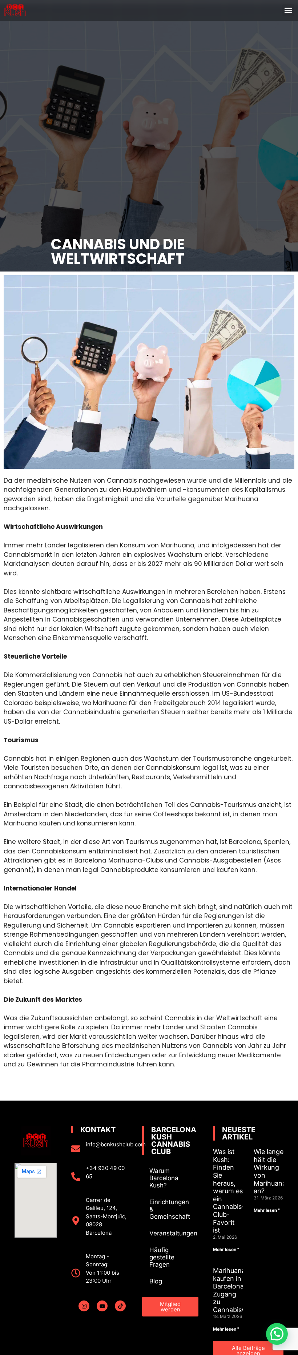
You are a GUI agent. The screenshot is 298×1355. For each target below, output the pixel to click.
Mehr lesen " (226, 1249)
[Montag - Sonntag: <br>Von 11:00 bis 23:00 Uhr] (75, 1273)
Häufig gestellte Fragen (161, 1257)
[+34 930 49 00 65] (75, 1176)
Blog (155, 1281)
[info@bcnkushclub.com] (75, 1148)
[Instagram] (83, 1305)
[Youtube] (102, 1305)
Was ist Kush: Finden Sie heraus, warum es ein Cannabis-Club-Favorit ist (229, 1191)
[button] (288, 10)
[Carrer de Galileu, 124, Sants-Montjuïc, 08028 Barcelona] (75, 1220)
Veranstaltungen (173, 1233)
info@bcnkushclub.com (116, 1144)
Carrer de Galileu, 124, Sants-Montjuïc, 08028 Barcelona (106, 1216)
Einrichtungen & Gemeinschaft (169, 1209)
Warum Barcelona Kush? (163, 1178)
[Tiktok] (120, 1305)
